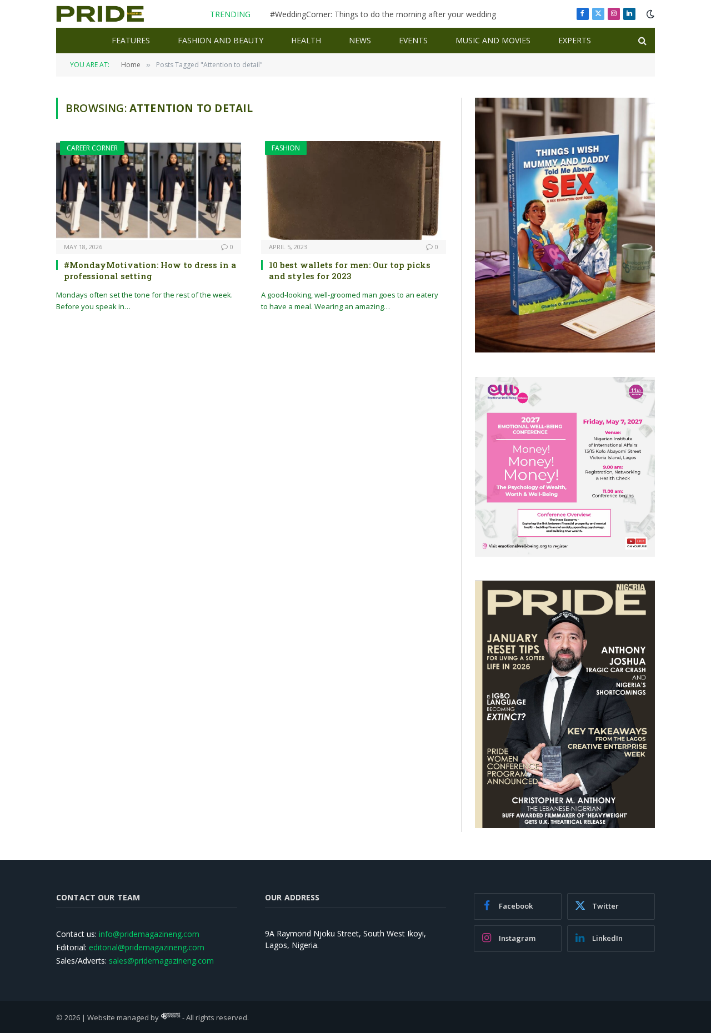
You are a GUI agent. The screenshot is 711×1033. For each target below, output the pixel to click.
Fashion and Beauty (220, 40)
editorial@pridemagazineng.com (146, 947)
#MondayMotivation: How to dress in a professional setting (150, 270)
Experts (574, 40)
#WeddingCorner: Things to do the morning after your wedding (383, 14)
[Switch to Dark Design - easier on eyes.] (649, 13)
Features (131, 40)
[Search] (641, 40)
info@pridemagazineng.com (149, 934)
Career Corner (92, 148)
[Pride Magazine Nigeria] (100, 14)
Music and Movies (492, 40)
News (360, 40)
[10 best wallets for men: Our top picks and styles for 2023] (353, 190)
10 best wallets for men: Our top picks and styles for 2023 (349, 270)
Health (306, 40)
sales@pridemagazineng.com (161, 960)
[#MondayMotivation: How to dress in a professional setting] (148, 190)
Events (413, 40)
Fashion (286, 148)
